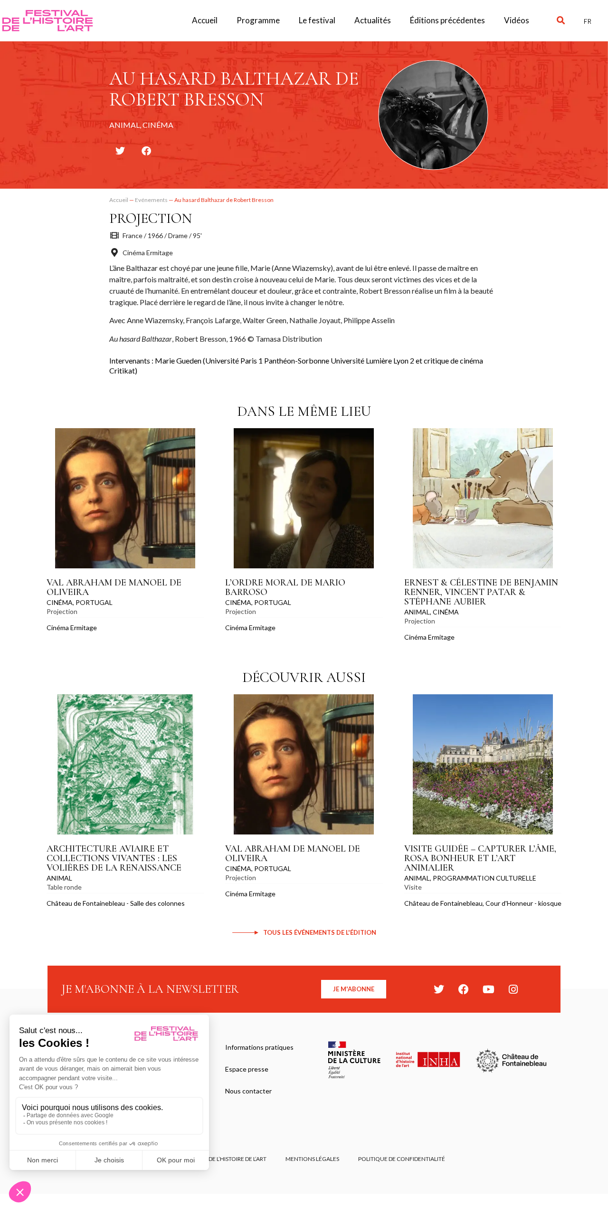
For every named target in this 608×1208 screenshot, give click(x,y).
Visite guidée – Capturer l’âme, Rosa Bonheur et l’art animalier (480, 858)
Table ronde (64, 887)
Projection (150, 218)
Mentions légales (312, 1158)
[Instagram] (513, 989)
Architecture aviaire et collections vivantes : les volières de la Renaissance (114, 858)
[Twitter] (439, 989)
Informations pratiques (259, 1047)
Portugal (94, 602)
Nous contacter (248, 1091)
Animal (417, 612)
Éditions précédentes (447, 20)
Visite (413, 887)
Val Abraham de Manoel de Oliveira (114, 587)
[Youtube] (488, 989)
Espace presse (246, 1069)
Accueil (205, 20)
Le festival (317, 20)
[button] (561, 21)
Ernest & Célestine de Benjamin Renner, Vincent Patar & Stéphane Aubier (481, 592)
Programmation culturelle (484, 878)
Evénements (151, 199)
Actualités (372, 20)
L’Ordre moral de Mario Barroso (285, 587)
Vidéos (516, 20)
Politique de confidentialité (401, 1158)
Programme (258, 20)
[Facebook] (463, 989)
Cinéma (60, 602)
